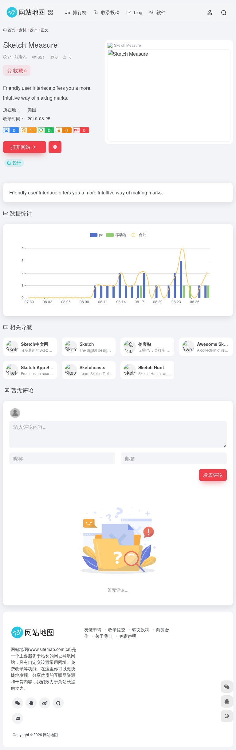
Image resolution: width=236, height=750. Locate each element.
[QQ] (31, 702)
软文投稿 (140, 629)
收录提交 (116, 629)
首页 (11, 29)
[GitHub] (58, 702)
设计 (33, 29)
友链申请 (92, 629)
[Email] (17, 718)
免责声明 (127, 636)
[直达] (53, 346)
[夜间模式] (227, 716)
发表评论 (213, 474)
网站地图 (50, 734)
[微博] (44, 702)
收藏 (19, 70)
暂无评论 (22, 390)
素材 (22, 29)
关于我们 (103, 636)
